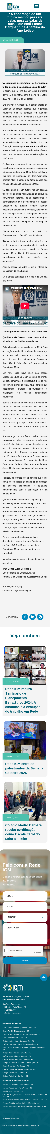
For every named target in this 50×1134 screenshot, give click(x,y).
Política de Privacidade (11, 1119)
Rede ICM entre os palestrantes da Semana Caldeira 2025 (24, 768)
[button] (36, 6)
